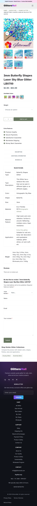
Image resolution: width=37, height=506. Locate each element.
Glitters (18, 369)
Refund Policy (7, 502)
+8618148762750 (18, 487)
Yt (12, 379)
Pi (16, 379)
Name (5, 298)
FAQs (18, 428)
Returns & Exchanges (18, 434)
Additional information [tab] (18, 156)
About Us (18, 451)
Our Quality (18, 454)
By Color (18, 414)
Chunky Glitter (7, 355)
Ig (5, 379)
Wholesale (18, 420)
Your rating (6, 292)
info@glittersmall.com (18, 470)
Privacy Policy (7, 498)
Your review (8, 318)
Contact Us (18, 442)
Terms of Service (18, 498)
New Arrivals (18, 408)
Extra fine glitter (22, 230)
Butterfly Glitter (17, 355)
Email (5, 308)
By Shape (18, 417)
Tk (9, 379)
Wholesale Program (18, 462)
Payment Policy (18, 437)
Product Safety (18, 440)
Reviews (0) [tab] (18, 160)
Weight (6, 105)
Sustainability (18, 459)
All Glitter (18, 405)
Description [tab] (18, 152)
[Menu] (32, 5)
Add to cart (23, 119)
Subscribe (18, 397)
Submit (7, 340)
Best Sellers (18, 411)
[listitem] (5, 97)
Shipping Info (18, 431)
